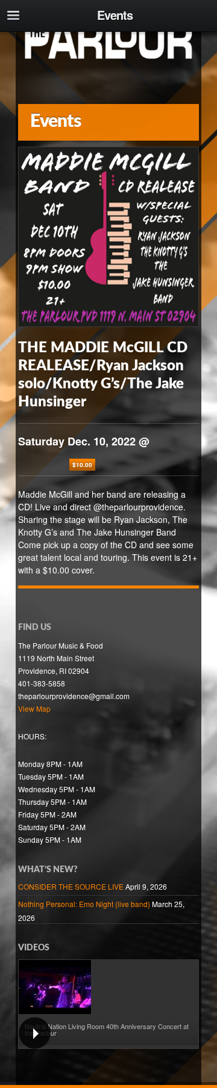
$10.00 (82, 464)
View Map (34, 708)
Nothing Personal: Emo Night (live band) (84, 904)
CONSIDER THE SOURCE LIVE (71, 886)
